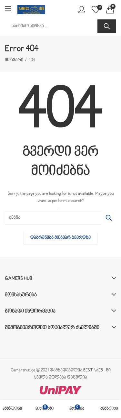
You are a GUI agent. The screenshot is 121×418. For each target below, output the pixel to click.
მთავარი (14, 60)
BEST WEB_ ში (97, 370)
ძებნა (106, 26)
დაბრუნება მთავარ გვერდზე (60, 238)
